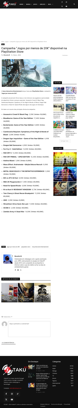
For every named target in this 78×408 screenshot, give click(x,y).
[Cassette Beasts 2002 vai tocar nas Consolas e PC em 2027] (71, 90)
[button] (74, 4)
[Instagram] (66, 2)
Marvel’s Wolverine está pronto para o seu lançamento (26, 299)
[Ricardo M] (8, 262)
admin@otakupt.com (15, 388)
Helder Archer (59, 164)
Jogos (6, 41)
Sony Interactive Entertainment (40, 246)
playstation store (25, 246)
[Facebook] (62, 2)
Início (2, 41)
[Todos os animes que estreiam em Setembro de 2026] (65, 189)
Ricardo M (7, 55)
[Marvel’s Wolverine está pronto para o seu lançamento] (26, 292)
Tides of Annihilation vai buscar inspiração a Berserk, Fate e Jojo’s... (71, 133)
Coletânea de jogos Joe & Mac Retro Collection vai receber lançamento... (58, 133)
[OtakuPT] (10, 4)
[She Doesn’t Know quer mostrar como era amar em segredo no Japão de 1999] (58, 107)
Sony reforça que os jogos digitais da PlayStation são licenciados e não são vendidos (9, 298)
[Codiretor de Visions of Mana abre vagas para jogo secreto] (71, 107)
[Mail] (18, 269)
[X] (62, 6)
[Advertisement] (39, 25)
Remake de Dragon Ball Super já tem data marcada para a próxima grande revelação (65, 175)
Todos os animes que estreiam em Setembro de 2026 (42, 367)
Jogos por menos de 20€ (13, 246)
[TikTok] (17, 394)
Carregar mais (64, 141)
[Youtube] (66, 6)
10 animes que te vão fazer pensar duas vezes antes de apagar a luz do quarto (64, 160)
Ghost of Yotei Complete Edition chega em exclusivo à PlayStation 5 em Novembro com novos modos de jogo (42, 298)
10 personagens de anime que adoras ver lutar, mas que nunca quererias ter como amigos (42, 387)
